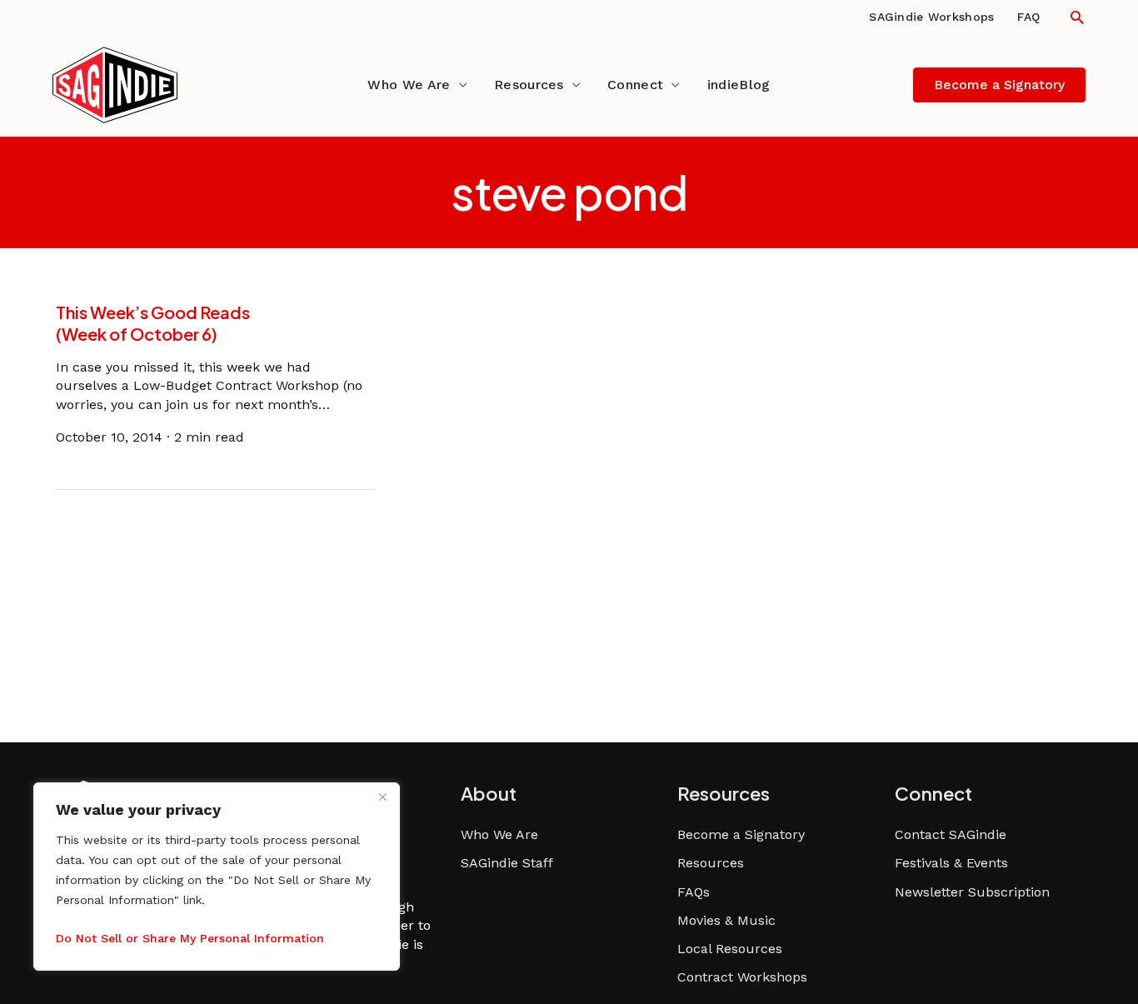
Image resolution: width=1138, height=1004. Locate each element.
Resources (529, 84)
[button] (1077, 17)
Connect (635, 84)
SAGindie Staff (507, 863)
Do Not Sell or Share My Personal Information (190, 938)
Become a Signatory (741, 834)
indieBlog (739, 84)
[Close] (382, 797)
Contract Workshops (742, 977)
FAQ (1028, 16)
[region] (216, 876)
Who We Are (408, 84)
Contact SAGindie (950, 834)
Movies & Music (726, 920)
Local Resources (729, 949)
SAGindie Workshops (931, 16)
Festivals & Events (951, 863)
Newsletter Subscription (972, 892)
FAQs (693, 892)
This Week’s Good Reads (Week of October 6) (153, 323)
